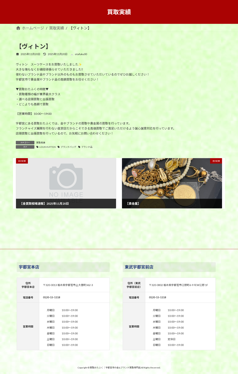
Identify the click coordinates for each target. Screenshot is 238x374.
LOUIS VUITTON (47, 147)
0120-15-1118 (51, 297)
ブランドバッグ (68, 147)
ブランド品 (86, 147)
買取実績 (40, 142)
